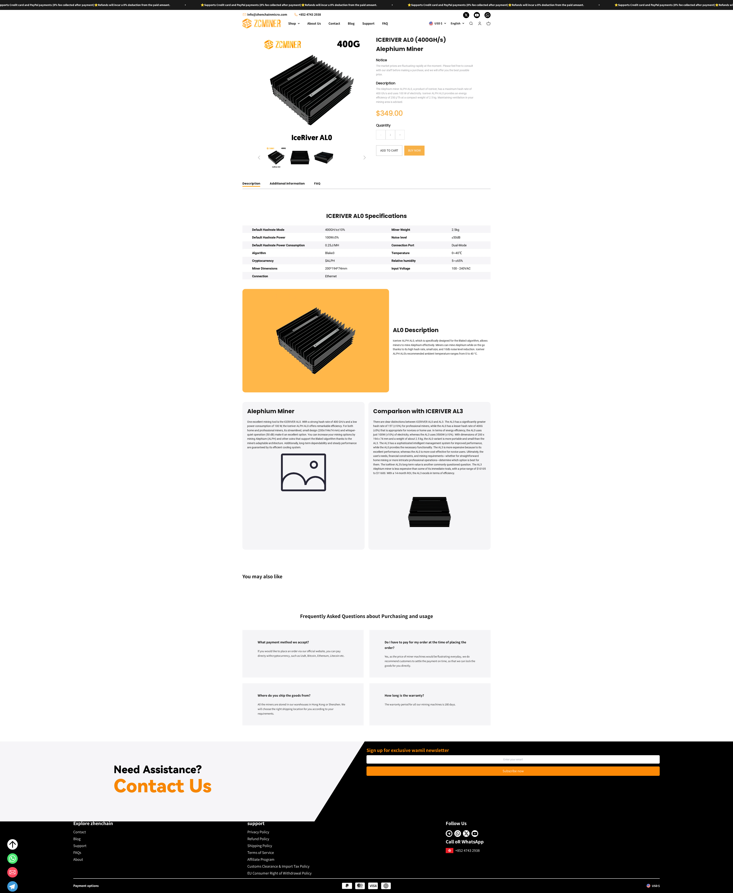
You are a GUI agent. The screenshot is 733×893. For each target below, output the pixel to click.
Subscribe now (513, 771)
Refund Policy (258, 838)
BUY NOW (414, 150)
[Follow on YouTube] (477, 15)
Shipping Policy (259, 845)
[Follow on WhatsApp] (487, 15)
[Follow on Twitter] (466, 15)
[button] (12, 887)
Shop (292, 23)
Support (368, 23)
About (78, 859)
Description (251, 184)
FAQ (385, 23)
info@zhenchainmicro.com (267, 14)
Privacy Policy (258, 831)
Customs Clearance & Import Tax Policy (278, 866)
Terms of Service (260, 852)
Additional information (287, 184)
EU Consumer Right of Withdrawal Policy (279, 873)
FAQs (77, 852)
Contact (334, 23)
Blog (351, 23)
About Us (314, 23)
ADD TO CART (389, 150)
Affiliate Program (260, 859)
